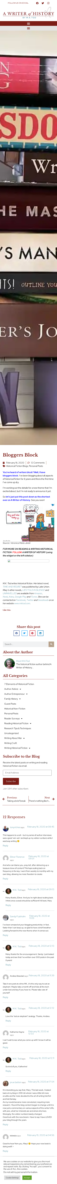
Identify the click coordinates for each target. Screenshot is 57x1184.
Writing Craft (10, 743)
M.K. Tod (17, 889)
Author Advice (11, 688)
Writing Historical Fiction (16, 748)
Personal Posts (36, 466)
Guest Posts (10, 703)
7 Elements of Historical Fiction (19, 684)
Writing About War (13, 738)
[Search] (51, 644)
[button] (28, 23)
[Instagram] (48, 3)
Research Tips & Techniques (17, 728)
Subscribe (11, 781)
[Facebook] (37, 3)
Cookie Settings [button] (12, 1178)
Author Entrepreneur (14, 693)
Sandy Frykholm (18, 916)
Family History (11, 698)
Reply (5, 845)
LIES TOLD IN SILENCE (33, 590)
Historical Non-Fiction (14, 708)
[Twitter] (42, 3)
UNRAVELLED (10, 593)
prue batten (15, 1082)
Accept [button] (27, 1178)
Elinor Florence (17, 856)
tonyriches (15, 827)
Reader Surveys (12, 718)
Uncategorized (11, 733)
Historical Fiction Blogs (17, 466)
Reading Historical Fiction (16, 723)
